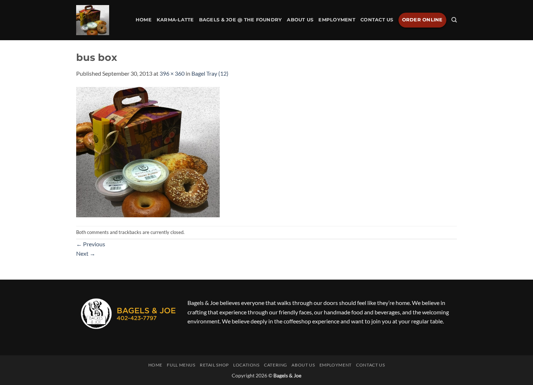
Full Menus (181, 365)
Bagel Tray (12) (209, 73)
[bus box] (148, 151)
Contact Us (376, 19)
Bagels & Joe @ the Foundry (240, 19)
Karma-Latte (175, 19)
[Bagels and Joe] (92, 20)
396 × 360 (172, 73)
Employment (336, 19)
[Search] (454, 20)
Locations (246, 365)
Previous (90, 243)
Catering (275, 365)
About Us (300, 19)
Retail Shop (214, 365)
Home (144, 19)
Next (85, 253)
